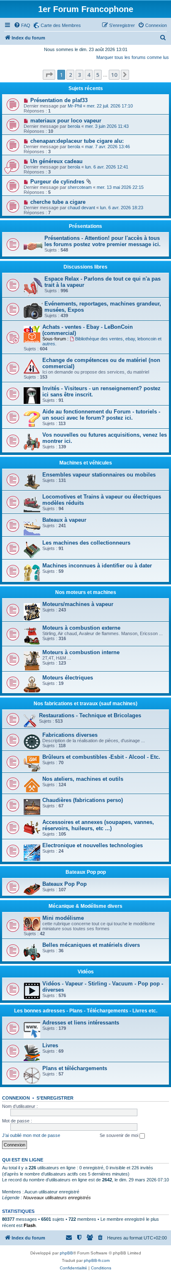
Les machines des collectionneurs (86, 543)
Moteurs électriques (67, 678)
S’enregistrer (55, 1097)
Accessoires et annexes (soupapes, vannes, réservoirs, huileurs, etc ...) (98, 825)
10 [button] (114, 74)
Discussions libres (85, 267)
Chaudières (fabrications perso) (82, 800)
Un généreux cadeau (56, 161)
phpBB (66, 1253)
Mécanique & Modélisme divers (85, 906)
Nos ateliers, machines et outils (82, 779)
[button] (49, 75)
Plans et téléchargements (74, 1068)
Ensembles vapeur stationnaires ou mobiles (99, 475)
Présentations (85, 226)
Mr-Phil (75, 105)
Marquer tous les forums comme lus (132, 57)
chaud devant (81, 207)
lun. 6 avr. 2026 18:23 (121, 207)
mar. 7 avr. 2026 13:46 (107, 146)
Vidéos (86, 972)
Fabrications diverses (70, 735)
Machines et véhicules (85, 463)
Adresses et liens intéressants (80, 1022)
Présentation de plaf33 (59, 100)
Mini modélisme (63, 918)
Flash (30, 1225)
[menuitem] (22, 25)
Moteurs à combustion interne (81, 652)
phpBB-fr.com (97, 1260)
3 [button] (79, 74)
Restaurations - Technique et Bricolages (90, 715)
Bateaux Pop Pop (64, 884)
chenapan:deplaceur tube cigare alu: (77, 141)
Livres (50, 1045)
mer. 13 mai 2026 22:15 (120, 187)
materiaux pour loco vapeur (65, 120)
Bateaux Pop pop (86, 872)
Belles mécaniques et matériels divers (91, 945)
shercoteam (80, 187)
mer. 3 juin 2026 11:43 (107, 126)
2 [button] (70, 74)
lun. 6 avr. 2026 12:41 (106, 166)
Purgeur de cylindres (57, 181)
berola (74, 126)
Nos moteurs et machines (85, 592)
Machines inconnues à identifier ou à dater (97, 565)
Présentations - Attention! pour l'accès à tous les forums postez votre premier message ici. (102, 241)
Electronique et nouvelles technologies (92, 845)
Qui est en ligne (22, 1159)
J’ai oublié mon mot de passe (31, 1135)
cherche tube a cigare (58, 202)
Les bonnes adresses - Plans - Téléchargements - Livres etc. (85, 1011)
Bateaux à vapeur (64, 520)
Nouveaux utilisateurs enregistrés (57, 1197)
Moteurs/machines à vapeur (77, 604)
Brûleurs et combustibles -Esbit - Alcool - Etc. (101, 757)
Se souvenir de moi (119, 1135)
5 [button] (97, 74)
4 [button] (88, 74)
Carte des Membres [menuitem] (61, 25)
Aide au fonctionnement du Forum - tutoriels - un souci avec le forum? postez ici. (101, 414)
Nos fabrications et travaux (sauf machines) (85, 703)
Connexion (16, 1097)
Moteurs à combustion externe (81, 628)
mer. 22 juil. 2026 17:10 (110, 105)
